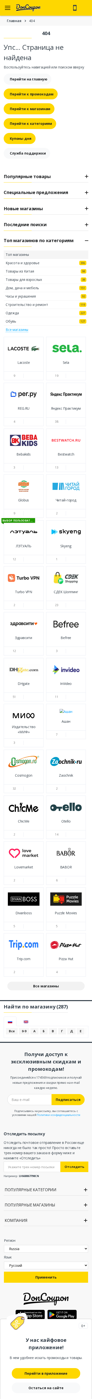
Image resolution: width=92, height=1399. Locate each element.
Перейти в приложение (46, 1373)
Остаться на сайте (46, 1388)
